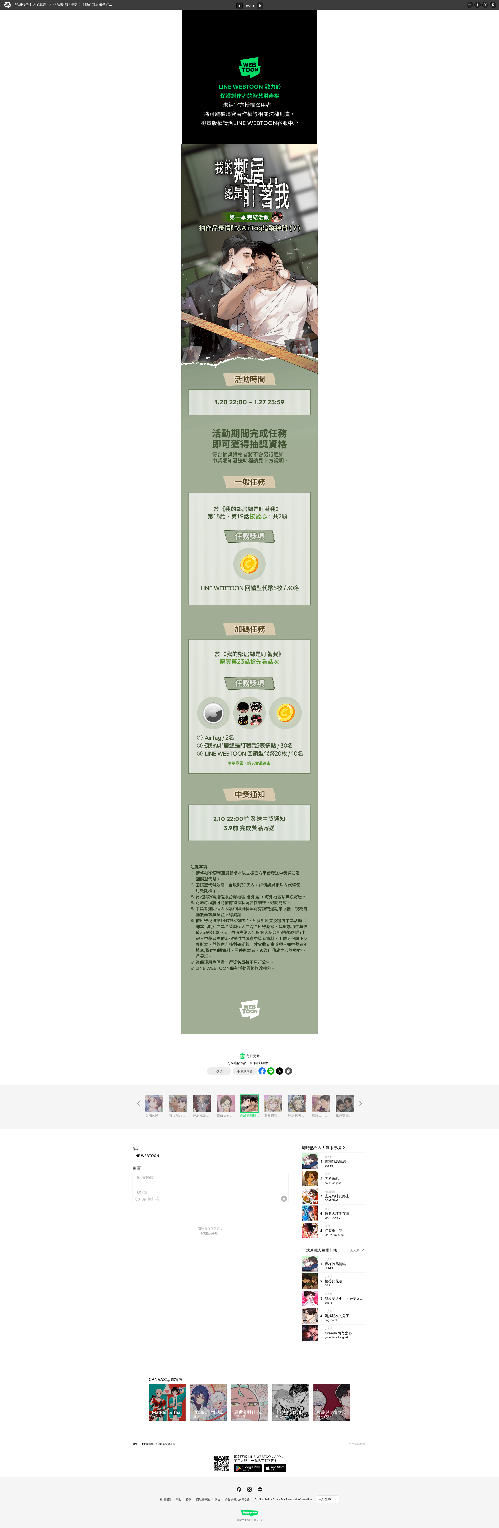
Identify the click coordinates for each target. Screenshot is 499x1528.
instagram (249, 1489)
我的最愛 (470, 5)
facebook (239, 1489)
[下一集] (260, 6)
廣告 (217, 1499)
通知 (135, 1444)
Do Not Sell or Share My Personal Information (283, 1499)
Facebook (477, 5)
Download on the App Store (275, 1468)
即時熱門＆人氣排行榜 (322, 1148)
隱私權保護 (203, 1499)
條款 (188, 1499)
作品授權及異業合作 (237, 1499)
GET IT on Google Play (248, 1468)
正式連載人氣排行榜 (320, 1250)
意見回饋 (165, 1499)
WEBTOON (7, 5)
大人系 (354, 1250)
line (260, 1489)
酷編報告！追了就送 (30, 4)
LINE (270, 1071)
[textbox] (210, 1180)
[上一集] (239, 6)
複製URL (493, 5)
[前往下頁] (360, 1103)
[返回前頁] (138, 1103)
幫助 (178, 1499)
